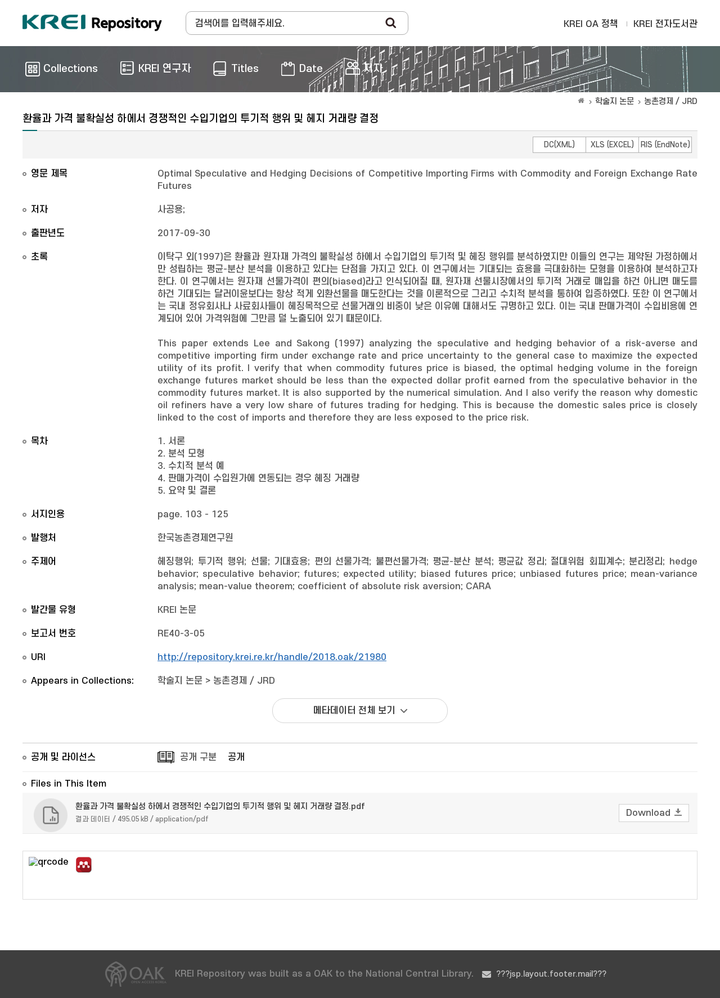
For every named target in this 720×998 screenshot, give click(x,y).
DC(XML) (559, 145)
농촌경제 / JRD (671, 101)
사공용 (170, 210)
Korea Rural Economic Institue (92, 23)
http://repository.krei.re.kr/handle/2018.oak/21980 (272, 657)
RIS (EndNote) (665, 145)
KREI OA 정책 (591, 24)
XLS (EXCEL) (612, 145)
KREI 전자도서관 (665, 24)
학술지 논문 (614, 101)
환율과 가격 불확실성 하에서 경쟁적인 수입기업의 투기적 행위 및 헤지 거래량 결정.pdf (220, 806)
